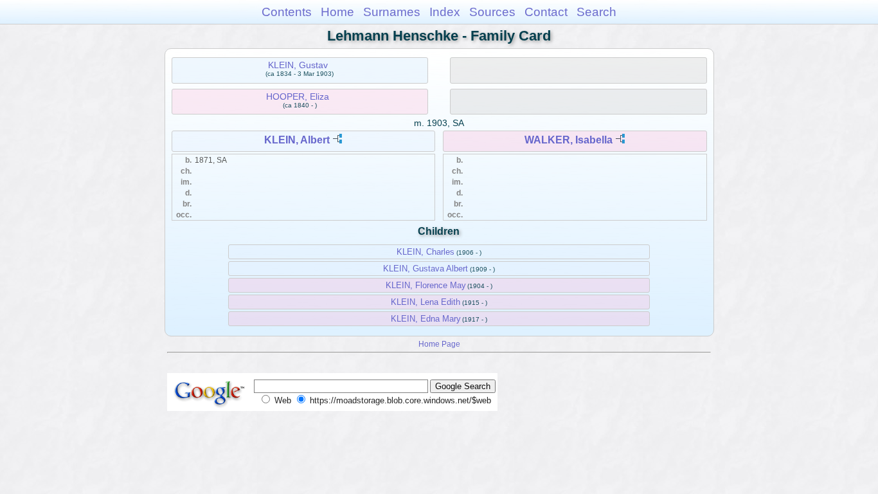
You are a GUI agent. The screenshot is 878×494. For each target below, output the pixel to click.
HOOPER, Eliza (297, 96)
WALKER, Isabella (568, 139)
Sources (492, 12)
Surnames (391, 12)
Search (596, 12)
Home (337, 12)
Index (444, 12)
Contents (287, 12)
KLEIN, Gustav (298, 65)
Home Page (439, 344)
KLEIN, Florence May (426, 285)
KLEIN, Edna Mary (426, 319)
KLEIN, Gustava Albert (425, 268)
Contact (546, 12)
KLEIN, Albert (297, 139)
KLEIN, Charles (425, 252)
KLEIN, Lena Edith (425, 302)
